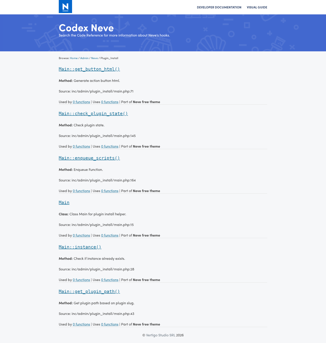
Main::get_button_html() (89, 69)
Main (64, 202)
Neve (94, 58)
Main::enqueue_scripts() (89, 158)
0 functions (81, 101)
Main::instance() (80, 247)
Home (74, 58)
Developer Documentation (219, 7)
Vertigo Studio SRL (160, 334)
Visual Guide (257, 7)
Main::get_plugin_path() (89, 291)
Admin (84, 58)
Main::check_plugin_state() (93, 113)
